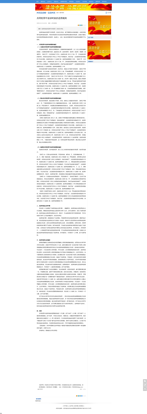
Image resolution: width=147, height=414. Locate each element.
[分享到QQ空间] (82, 25)
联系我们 (81, 406)
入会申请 (71, 406)
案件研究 (62, 12)
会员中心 (49, 1)
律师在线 (98, 1)
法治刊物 (84, 1)
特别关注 (91, 1)
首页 (37, 1)
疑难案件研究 (64, 1)
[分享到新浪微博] (78, 25)
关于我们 (66, 406)
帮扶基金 (71, 1)
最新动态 (43, 1)
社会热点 (78, 1)
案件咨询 (104, 1)
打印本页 (41, 389)
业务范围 (76, 406)
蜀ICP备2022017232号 (85, 408)
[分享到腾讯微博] (80, 25)
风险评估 (56, 1)
